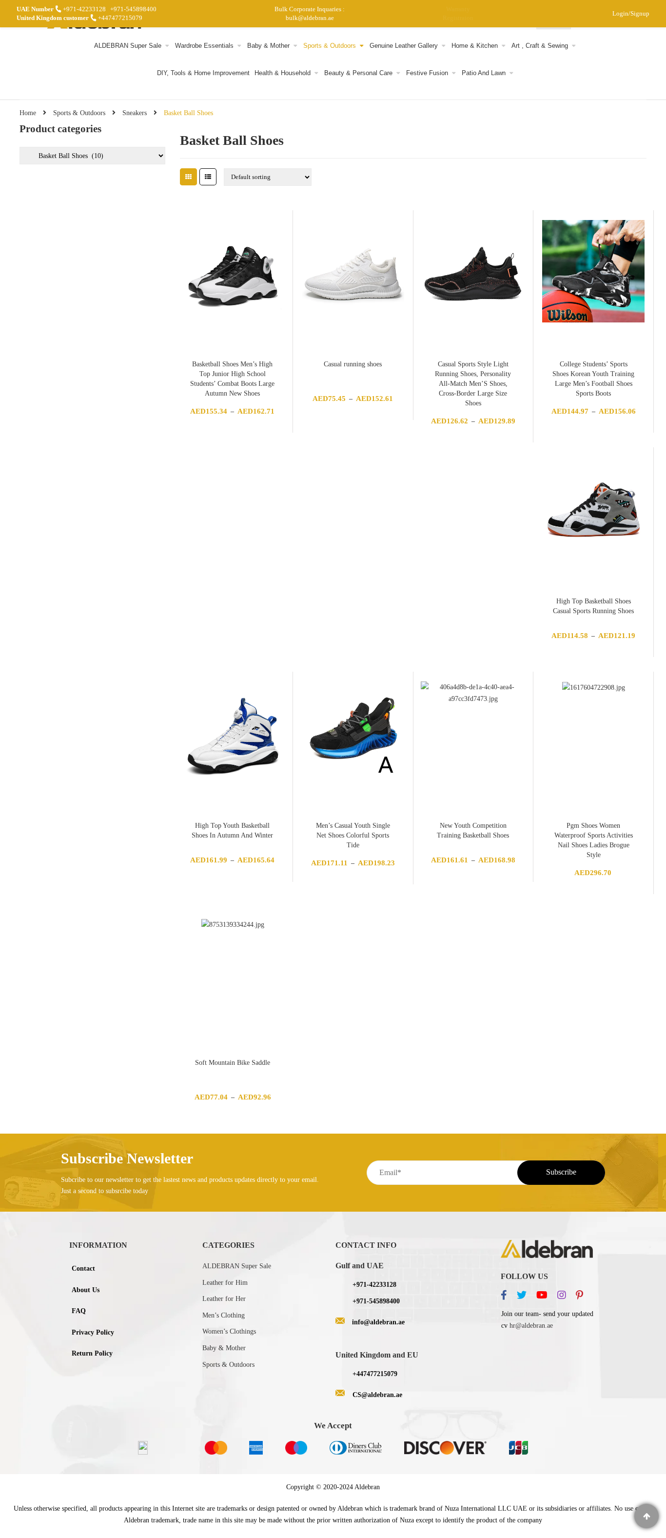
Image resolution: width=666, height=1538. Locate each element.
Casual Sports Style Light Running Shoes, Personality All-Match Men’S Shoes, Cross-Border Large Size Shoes (473, 383)
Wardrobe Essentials (204, 45)
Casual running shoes (353, 364)
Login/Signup (630, 13)
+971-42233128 (84, 9)
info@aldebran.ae (378, 1322)
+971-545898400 (133, 9)
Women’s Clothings (229, 1331)
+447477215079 (120, 17)
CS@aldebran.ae (377, 1394)
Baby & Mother (268, 45)
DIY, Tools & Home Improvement (203, 73)
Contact (83, 1268)
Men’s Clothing (223, 1315)
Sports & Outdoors (329, 45)
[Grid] (188, 176)
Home (28, 113)
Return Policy (92, 1353)
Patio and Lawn (484, 73)
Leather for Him (225, 1282)
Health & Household (283, 73)
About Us (85, 1290)
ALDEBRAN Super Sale (127, 45)
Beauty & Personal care (358, 73)
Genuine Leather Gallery (404, 45)
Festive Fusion (427, 73)
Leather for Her (224, 1298)
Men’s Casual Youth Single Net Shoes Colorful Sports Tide (353, 835)
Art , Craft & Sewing (539, 45)
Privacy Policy (93, 1332)
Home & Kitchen (474, 45)
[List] (207, 176)
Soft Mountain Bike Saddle (232, 1062)
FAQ (79, 1311)
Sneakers (134, 113)
